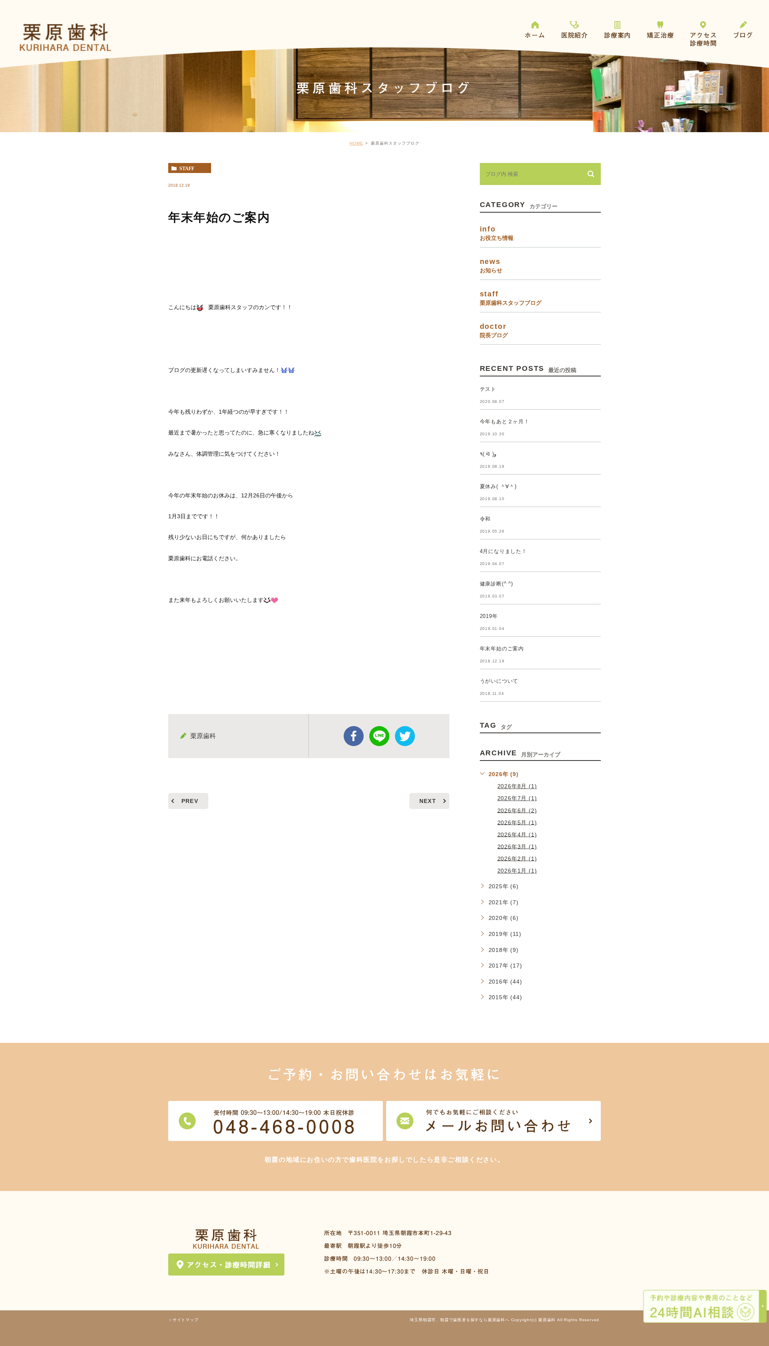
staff (186, 168)
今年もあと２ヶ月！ (504, 421)
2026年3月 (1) (517, 846)
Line (379, 736)
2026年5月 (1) (517, 822)
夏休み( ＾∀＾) (498, 486)
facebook (354, 736)
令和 (485, 519)
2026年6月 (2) (517, 810)
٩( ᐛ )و (488, 454)
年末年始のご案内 (502, 649)
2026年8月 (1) (517, 786)
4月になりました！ (503, 551)
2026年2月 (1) (517, 858)
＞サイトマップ (183, 1320)
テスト (488, 389)
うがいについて (499, 681)
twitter (405, 736)
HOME (356, 143)
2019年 (489, 616)
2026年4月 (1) (517, 834)
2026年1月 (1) (517, 870)
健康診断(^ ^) (496, 584)
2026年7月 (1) (517, 798)
